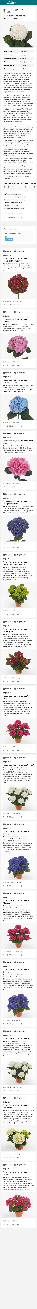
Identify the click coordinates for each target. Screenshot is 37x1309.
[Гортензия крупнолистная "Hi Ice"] (18, 787)
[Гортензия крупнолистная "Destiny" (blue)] (18, 399)
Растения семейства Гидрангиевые (14, 197)
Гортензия (9, 10)
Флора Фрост (21, 10)
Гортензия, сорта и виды (11, 205)
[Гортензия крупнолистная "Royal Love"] (18, 460)
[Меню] (3, 2)
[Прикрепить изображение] (6, 237)
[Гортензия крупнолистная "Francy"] (18, 1194)
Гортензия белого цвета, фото (13, 202)
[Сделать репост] (19, 218)
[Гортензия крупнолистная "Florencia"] (18, 1128)
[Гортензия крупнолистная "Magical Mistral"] (18, 520)
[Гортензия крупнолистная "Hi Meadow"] (18, 719)
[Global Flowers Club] (12, 2)
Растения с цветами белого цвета (14, 208)
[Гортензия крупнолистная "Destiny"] (18, 338)
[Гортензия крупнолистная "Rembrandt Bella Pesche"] (18, 584)
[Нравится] (5, 218)
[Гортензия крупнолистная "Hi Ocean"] (18, 855)
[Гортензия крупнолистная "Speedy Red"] (18, 651)
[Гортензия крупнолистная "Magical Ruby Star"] (18, 278)
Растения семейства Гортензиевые (14, 200)
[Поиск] (34, 2)
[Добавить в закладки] (22, 218)
